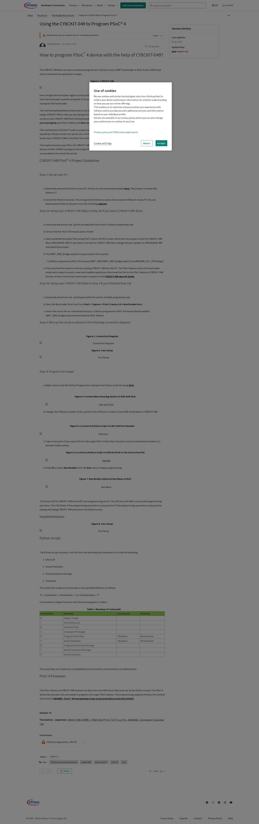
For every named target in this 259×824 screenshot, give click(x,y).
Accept (161, 143)
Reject (147, 143)
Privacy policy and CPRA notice (109, 132)
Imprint (134, 132)
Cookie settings (103, 143)
